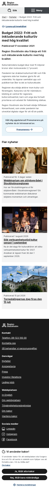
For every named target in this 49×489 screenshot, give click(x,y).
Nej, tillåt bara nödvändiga (24, 477)
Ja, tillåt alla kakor (25, 471)
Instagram (11, 434)
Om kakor (6, 465)
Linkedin (10, 428)
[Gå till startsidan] (10, 3)
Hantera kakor (9, 416)
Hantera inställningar (26, 485)
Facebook (11, 439)
